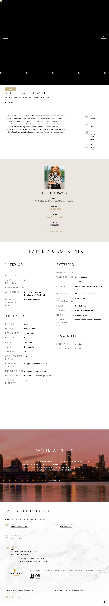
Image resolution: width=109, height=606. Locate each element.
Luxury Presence (25, 590)
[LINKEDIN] (13, 597)
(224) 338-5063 (54, 209)
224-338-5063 (66, 527)
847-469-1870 (16, 538)
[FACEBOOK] (7, 597)
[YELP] (19, 597)
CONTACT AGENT (54, 232)
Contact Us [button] (54, 481)
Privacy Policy (79, 590)
